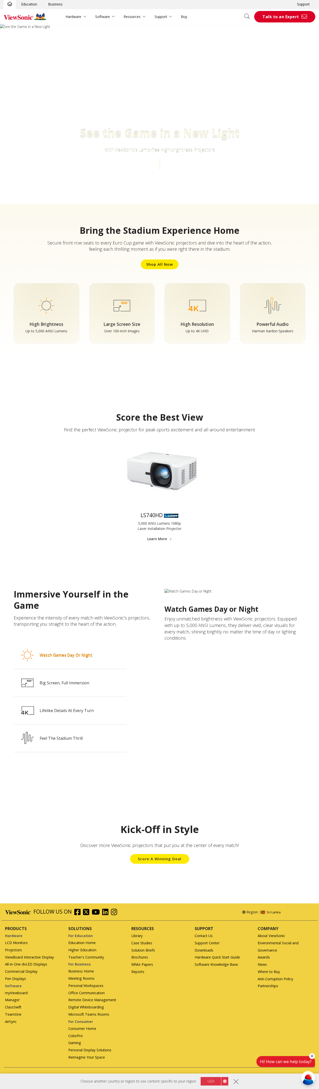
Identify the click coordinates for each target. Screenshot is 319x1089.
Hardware (73, 16)
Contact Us (204, 935)
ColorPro (75, 1035)
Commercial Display (21, 971)
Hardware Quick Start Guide (217, 957)
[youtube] (97, 913)
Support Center (207, 943)
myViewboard (16, 992)
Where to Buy (269, 971)
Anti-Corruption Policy (275, 978)
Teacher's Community (86, 957)
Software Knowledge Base (216, 964)
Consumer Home (82, 1028)
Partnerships (268, 985)
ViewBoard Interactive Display (29, 957)
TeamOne (13, 1014)
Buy (184, 16)
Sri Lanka (274, 912)
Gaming (74, 1042)
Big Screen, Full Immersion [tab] (64, 683)
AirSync (11, 1021)
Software (102, 16)
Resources (132, 16)
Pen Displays (15, 978)
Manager (12, 999)
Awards (264, 957)
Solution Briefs (143, 950)
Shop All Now (159, 264)
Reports (137, 971)
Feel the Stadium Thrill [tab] (61, 738)
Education (29, 4)
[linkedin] (106, 913)
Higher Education (82, 950)
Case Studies (141, 943)
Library (137, 935)
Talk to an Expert (280, 16)
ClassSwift (13, 1007)
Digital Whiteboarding (86, 1007)
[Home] (10, 4)
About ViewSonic (271, 935)
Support (303, 4)
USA (211, 1081)
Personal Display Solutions (89, 1050)
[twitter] (87, 913)
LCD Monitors (16, 942)
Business (55, 4)
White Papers (142, 964)
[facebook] (78, 913)
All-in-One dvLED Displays (26, 964)
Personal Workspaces (85, 985)
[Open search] (248, 16)
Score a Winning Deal (159, 858)
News (262, 964)
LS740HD (152, 515)
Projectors (13, 950)
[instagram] (115, 913)
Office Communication (86, 992)
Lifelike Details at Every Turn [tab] (67, 710)
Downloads (204, 950)
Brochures (139, 957)
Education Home (82, 942)
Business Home (81, 971)
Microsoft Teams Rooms (88, 1014)
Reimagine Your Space (86, 1057)
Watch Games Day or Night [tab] (66, 655)
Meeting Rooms (81, 978)
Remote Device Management (92, 999)
